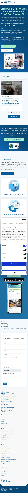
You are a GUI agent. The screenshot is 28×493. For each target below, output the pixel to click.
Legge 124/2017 (4, 489)
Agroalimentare (4, 446)
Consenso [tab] (4, 223)
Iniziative (2, 475)
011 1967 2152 (5, 410)
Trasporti (2, 463)
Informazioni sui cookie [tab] (21, 223)
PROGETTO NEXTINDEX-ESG (14, 139)
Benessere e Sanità (5, 450)
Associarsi (3, 419)
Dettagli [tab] (11, 223)
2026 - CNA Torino (5, 490)
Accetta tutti (14, 263)
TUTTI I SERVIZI (7, 174)
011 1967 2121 (12, 410)
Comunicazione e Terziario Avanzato (8, 452)
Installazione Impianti (5, 457)
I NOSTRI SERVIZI (8, 46)
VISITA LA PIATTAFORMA (14, 276)
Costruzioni (3, 453)
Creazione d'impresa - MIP (6, 473)
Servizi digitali (3, 439)
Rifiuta (14, 272)
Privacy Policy (3, 488)
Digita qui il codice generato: (8, 373)
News (2, 418)
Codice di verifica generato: (8, 367)
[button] (7, 112)
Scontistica (3, 469)
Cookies (17, 488)
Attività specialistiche (5, 437)
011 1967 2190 (5, 411)
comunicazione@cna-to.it (6, 324)
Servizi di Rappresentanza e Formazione (9, 434)
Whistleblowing (11, 488)
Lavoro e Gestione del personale (7, 432)
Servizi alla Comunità (5, 461)
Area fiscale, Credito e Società (7, 430)
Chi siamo (3, 416)
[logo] (10, 2)
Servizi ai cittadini (4, 435)
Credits (10, 489)
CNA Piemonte (4, 421)
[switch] (25, 250)
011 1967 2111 (5, 326)
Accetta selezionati (14, 268)
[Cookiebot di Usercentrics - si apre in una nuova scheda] (21, 219)
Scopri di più (14, 116)
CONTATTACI (7, 50)
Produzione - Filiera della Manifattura (8, 459)
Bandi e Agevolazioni (5, 471)
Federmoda (3, 455)
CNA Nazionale (4, 423)
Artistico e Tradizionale (5, 448)
